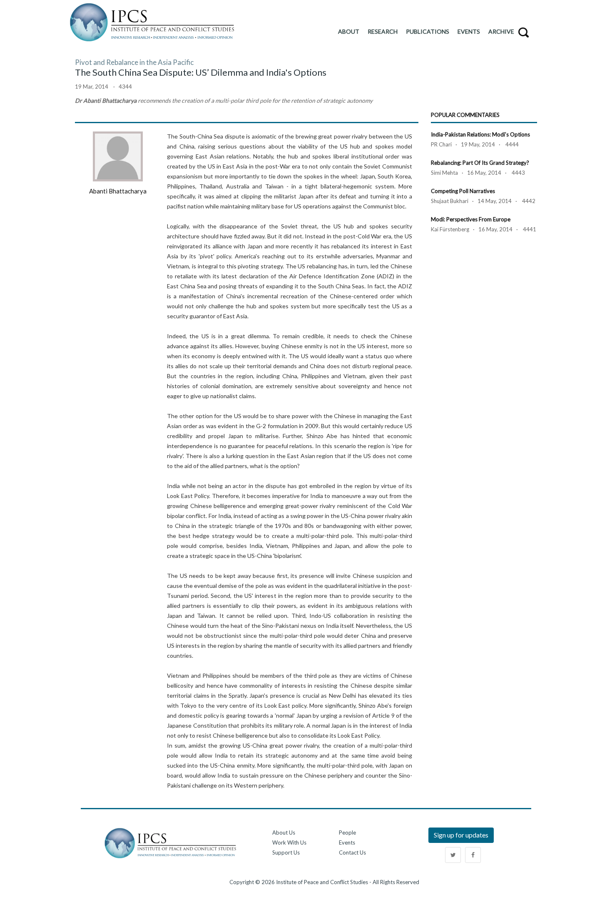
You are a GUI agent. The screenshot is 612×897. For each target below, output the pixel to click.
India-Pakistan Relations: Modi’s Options (480, 134)
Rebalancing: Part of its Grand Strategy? (480, 162)
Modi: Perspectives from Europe (470, 219)
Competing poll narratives (463, 191)
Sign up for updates (461, 835)
